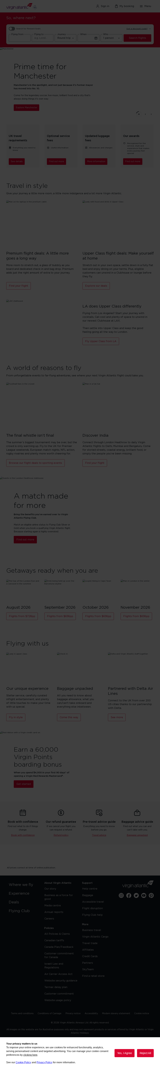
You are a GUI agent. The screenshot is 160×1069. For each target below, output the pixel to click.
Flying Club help (92, 915)
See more (117, 717)
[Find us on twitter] (136, 895)
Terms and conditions (22, 1013)
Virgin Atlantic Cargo (95, 936)
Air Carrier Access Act (58, 974)
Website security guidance (60, 980)
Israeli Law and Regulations (53, 966)
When (83, 34)
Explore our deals (96, 286)
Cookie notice (141, 1013)
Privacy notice (73, 1013)
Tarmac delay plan (55, 987)
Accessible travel (93, 902)
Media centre (52, 905)
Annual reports (53, 912)
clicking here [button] (30, 1055)
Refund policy (61, 835)
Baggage (87, 895)
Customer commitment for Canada (59, 955)
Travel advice (99, 835)
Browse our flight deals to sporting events (35, 463)
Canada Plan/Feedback (58, 947)
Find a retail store (93, 976)
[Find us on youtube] (143, 895)
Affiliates (88, 950)
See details (17, 161)
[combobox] (19, 38)
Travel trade (90, 943)
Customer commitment (59, 994)
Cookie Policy (23, 1062)
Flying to (39, 34)
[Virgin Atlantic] (30, 6)
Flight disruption (92, 908)
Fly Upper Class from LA (100, 341)
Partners (87, 963)
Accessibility (91, 1013)
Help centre (89, 889)
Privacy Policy (44, 1062)
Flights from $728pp (22, 616)
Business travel (91, 930)
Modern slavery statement (116, 1013)
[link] (23, 884)
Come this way (69, 717)
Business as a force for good (58, 897)
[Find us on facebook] (128, 895)
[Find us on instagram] (121, 895)
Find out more (56, 161)
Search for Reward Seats (28, 29)
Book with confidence (23, 835)
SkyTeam (88, 969)
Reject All (145, 1053)
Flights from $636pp (60, 616)
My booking (127, 6)
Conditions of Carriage (49, 1013)
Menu (147, 6)
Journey (61, 34)
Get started (23, 784)
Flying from (17, 34)
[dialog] (80, 1053)
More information (96, 161)
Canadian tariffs (54, 940)
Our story (50, 889)
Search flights (137, 38)
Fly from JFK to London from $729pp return (40, 106)
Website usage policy (57, 1000)
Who (105, 34)
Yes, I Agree (124, 1053)
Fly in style (16, 717)
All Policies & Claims (57, 934)
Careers (49, 918)
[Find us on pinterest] (151, 895)
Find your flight (18, 286)
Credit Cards (90, 956)
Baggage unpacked (137, 835)
